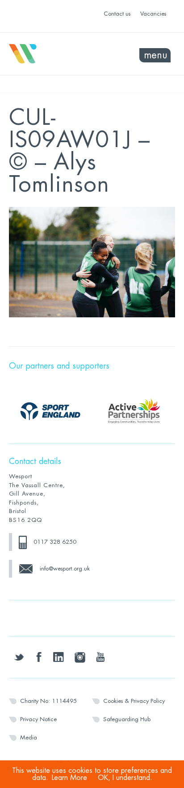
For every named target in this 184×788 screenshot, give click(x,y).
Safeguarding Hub (127, 719)
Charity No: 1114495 (48, 701)
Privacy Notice (38, 719)
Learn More (69, 777)
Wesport (50, 54)
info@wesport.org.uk (65, 568)
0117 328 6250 (54, 542)
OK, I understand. (125, 777)
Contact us (117, 13)
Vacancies (153, 13)
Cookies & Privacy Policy (134, 701)
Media (28, 737)
